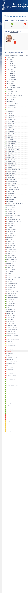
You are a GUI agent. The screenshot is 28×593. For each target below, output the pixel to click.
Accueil (4, 10)
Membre (12, 55)
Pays (17, 55)
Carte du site (4, 0)
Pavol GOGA (14, 32)
